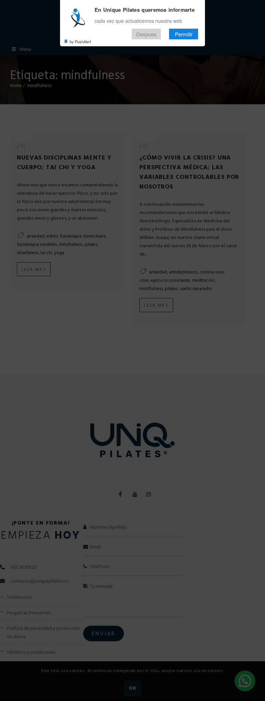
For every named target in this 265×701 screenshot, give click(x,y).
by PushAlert (80, 41)
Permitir (184, 34)
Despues (146, 34)
